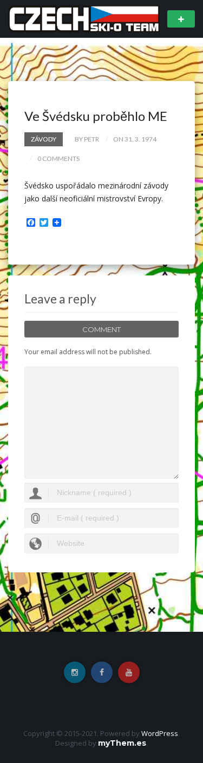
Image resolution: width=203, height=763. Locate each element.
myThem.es (122, 743)
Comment (101, 329)
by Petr (87, 139)
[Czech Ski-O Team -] (84, 18)
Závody (43, 139)
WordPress (159, 733)
